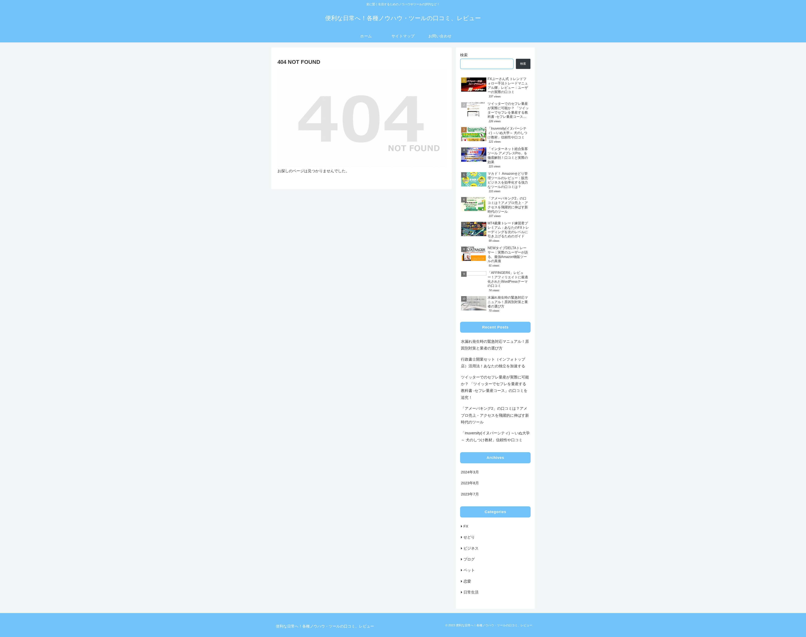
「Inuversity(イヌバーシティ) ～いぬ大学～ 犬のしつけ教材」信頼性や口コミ (495, 436)
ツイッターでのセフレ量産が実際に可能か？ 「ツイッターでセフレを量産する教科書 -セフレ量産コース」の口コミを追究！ (495, 387)
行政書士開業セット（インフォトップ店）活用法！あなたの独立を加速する (493, 362)
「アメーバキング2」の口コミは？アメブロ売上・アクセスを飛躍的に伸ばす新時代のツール (495, 415)
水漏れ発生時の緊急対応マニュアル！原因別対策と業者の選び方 (495, 344)
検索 (464, 55)
